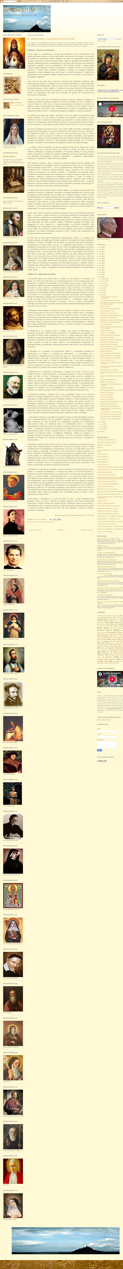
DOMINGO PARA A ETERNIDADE (109, 344)
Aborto (106, 617)
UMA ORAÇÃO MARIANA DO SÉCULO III (111, 315)
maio (101, 295)
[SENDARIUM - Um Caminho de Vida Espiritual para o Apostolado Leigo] (66, 1253)
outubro (102, 283)
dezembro (103, 278)
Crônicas (107, 626)
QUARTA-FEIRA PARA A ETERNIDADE (110, 358)
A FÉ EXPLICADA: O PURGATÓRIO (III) (111, 412)
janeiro (102, 428)
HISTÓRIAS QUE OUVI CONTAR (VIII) (110, 322)
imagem (114, 639)
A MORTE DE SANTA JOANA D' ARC (110, 300)
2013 (100, 277)
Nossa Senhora (41, 521)
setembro (103, 285)
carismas (99, 622)
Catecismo (107, 622)
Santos (109, 657)
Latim (103, 643)
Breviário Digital (102, 620)
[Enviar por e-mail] (53, 519)
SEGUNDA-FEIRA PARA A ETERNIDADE (111, 339)
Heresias (34, 521)
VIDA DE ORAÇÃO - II (103, 456)
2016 (100, 270)
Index (98, 641)
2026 (100, 247)
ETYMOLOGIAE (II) (9, 156)
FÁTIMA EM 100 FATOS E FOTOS (106, 442)
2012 (100, 431)
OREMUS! (100, 447)
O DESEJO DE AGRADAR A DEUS (106, 552)
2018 (100, 265)
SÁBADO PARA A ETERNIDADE (108, 349)
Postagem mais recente (35, 530)
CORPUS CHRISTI (105, 306)
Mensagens (107, 644)
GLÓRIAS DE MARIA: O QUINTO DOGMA (111, 346)
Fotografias (105, 636)
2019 (100, 263)
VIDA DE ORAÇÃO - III (103, 459)
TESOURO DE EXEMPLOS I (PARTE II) (108, 511)
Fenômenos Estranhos (108, 634)
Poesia (107, 651)
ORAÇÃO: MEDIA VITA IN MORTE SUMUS (108, 538)
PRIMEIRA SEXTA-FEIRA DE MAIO (109, 406)
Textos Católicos (50, 521)
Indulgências (106, 641)
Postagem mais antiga (87, 530)
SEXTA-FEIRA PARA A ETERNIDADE (110, 353)
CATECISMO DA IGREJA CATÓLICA (107, 481)
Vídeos (115, 663)
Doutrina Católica (105, 630)
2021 (100, 258)
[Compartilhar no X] (57, 519)
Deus (111, 628)
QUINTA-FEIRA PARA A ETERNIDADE (110, 355)
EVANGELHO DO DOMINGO (104, 574)
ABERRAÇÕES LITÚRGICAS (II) (108, 313)
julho (101, 290)
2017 (100, 267)
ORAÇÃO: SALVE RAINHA (107, 382)
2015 (100, 272)
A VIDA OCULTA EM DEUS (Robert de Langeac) (109, 521)
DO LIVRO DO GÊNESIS (106, 394)
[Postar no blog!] (55, 519)
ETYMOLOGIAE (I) (102, 545)
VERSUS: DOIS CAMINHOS (107, 333)
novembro (103, 281)
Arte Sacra (110, 619)
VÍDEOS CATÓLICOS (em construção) (107, 489)
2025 (100, 249)
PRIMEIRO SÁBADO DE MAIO (108, 404)
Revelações (112, 655)
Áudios (117, 619)
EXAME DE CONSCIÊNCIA (104, 445)
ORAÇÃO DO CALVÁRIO (103, 720)
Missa (98, 646)
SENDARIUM (19, 10)
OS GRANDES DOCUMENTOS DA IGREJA (108, 506)
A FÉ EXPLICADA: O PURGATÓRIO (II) (110, 414)
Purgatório (100, 655)
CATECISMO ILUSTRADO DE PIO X (107, 440)
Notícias (103, 648)
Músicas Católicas (109, 646)
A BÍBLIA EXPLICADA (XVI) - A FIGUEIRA (108, 581)
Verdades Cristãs (102, 661)
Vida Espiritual (104, 663)
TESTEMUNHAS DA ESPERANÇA (109, 370)
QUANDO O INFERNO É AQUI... (108, 379)
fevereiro (102, 426)
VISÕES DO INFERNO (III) (107, 392)
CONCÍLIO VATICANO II (106, 351)
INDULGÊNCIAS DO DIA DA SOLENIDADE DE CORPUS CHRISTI (111, 303)
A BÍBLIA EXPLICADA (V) (107, 330)
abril (101, 422)
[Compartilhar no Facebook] (59, 519)
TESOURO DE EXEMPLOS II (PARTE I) (108, 513)
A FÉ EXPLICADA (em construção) (106, 474)
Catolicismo (118, 622)
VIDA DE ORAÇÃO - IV (103, 462)
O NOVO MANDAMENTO (107, 397)
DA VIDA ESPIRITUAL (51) (107, 311)
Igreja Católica (102, 639)
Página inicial (61, 530)
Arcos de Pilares (17, 102)
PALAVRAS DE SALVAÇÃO (107, 337)
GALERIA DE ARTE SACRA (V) (108, 318)
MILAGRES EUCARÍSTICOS (104, 531)
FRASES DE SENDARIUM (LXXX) (106, 567)
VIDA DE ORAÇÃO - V (103, 464)
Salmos (99, 657)
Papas (99, 651)
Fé (98, 634)
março (102, 424)
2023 (100, 254)
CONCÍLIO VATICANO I (106, 324)
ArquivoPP (118, 617)
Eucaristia (102, 632)
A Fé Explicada (115, 615)
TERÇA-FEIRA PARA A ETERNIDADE (110, 335)
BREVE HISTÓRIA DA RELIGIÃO (106, 503)
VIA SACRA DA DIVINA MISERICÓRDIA (107, 484)
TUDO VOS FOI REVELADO (104, 472)
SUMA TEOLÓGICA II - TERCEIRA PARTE (108, 519)
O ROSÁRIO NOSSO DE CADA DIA (106, 524)
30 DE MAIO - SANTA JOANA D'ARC (110, 308)
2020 (100, 261)
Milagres (115, 644)
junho (102, 292)
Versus (115, 661)
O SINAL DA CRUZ (102, 501)
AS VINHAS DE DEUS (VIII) (104, 595)
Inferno (114, 641)
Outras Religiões (101, 649)
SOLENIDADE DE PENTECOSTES (109, 342)
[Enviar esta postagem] (50, 519)
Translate (103, 41)
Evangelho (112, 632)
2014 (100, 274)
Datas (99, 628)
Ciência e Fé (103, 624)
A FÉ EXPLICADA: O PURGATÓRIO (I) (110, 416)
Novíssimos (111, 648)
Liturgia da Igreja (114, 643)
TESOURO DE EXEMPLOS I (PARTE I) (107, 508)
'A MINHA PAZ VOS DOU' (107, 399)
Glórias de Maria (113, 638)
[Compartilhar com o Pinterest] (60, 519)
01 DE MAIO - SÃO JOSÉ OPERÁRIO (110, 419)
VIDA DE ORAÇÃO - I (103, 454)
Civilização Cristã (114, 624)
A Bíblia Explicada (102, 615)
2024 (100, 251)
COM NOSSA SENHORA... (107, 388)
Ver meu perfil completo (17, 105)
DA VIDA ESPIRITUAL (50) (107, 360)
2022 (100, 256)
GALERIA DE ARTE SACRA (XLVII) (106, 560)
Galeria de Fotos (101, 638)
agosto (102, 288)
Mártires (99, 644)
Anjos (111, 617)
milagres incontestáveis (62, 397)
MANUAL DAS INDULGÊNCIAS (105, 486)
